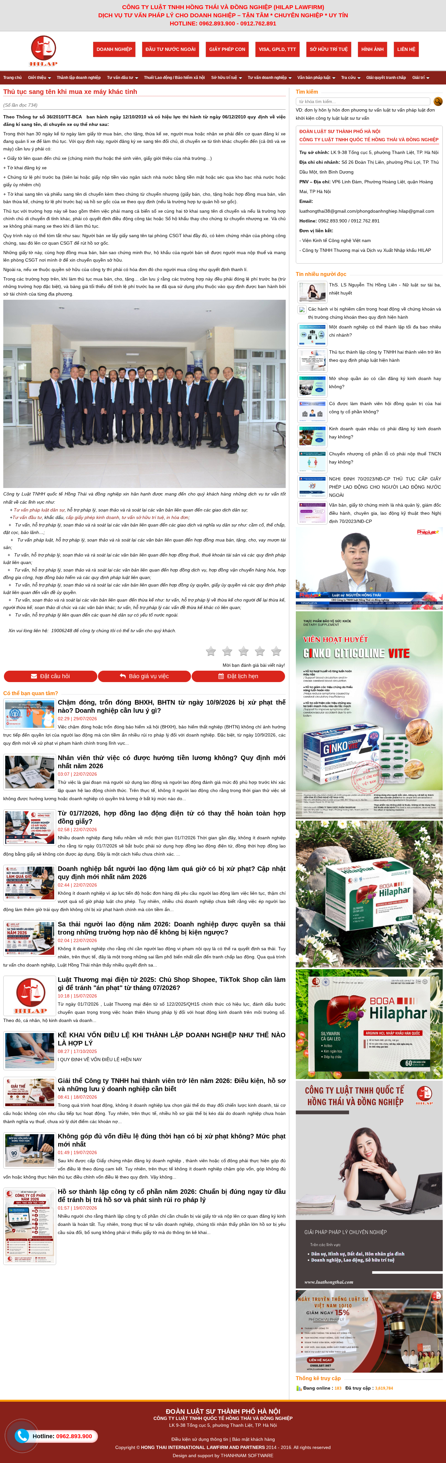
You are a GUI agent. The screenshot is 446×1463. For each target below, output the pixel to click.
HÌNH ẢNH (372, 49)
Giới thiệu (37, 77)
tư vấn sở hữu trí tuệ (143, 517)
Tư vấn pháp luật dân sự (39, 509)
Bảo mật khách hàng (253, 1439)
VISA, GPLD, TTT (277, 49)
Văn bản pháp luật (313, 77)
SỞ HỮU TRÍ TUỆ (329, 49)
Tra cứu (348, 77)
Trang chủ (12, 77)
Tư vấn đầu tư (120, 77)
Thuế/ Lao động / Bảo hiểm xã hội (174, 77)
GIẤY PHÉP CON (227, 49)
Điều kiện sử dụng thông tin (199, 1439)
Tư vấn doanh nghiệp (267, 77)
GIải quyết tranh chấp (386, 77)
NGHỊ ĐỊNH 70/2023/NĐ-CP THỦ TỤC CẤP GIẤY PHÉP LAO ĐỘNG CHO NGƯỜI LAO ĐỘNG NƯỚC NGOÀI (385, 487)
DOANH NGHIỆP (114, 49)
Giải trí (418, 77)
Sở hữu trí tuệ (224, 77)
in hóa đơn (177, 517)
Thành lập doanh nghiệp (79, 77)
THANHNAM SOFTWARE (247, 1455)
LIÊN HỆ (406, 49)
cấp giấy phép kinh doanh (92, 517)
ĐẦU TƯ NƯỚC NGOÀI (171, 49)
